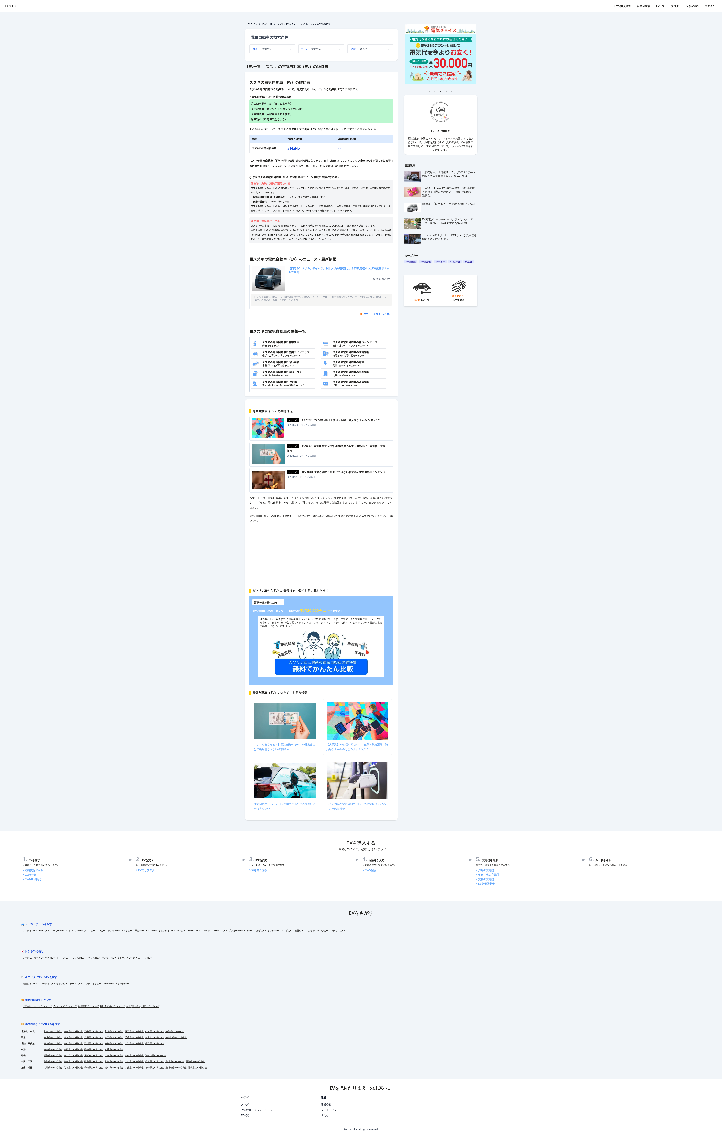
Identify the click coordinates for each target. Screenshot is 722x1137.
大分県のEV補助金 (134, 1067)
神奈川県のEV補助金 (176, 1037)
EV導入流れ (692, 6)
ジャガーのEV (57, 930)
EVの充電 (426, 261)
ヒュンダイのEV (166, 930)
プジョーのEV (235, 930)
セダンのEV (62, 983)
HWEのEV (43, 930)
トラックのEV (122, 983)
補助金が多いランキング (112, 1006)
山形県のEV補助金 (154, 1031)
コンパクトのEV (46, 983)
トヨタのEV (127, 930)
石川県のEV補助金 (93, 1043)
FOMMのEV (194, 930)
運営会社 (326, 1104)
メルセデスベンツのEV (317, 930)
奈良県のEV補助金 (134, 1055)
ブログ (675, 6)
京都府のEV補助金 (73, 1055)
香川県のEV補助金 (174, 1061)
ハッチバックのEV (92, 983)
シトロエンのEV (74, 930)
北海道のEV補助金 (53, 1031)
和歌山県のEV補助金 (155, 1055)
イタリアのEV (124, 958)
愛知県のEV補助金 (93, 1049)
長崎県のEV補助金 (93, 1067)
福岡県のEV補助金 (53, 1067)
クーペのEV (76, 983)
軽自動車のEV (30, 983)
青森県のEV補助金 (73, 1031)
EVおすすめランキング (65, 1006)
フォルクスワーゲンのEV (214, 930)
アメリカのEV (109, 958)
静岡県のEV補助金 (73, 1049)
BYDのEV (181, 930)
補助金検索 (643, 6)
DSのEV (102, 930)
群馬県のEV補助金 (93, 1037)
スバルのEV (90, 930)
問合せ (325, 1115)
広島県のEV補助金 (114, 1061)
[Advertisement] (321, 553)
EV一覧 (660, 6)
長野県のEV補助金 (154, 1043)
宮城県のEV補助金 (114, 1031)
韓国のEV (39, 958)
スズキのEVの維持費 (320, 24)
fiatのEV (248, 930)
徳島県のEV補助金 (154, 1061)
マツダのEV (287, 930)
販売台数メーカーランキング (37, 1006)
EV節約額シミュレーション (257, 1110)
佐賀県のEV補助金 (73, 1067)
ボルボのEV (260, 930)
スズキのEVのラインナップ (291, 24)
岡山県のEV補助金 (93, 1061)
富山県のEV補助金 (73, 1043)
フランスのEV (77, 958)
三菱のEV (299, 930)
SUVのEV (109, 983)
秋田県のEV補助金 (134, 1031)
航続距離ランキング (88, 1006)
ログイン (710, 6)
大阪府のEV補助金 (93, 1055)
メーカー (440, 261)
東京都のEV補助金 (154, 1037)
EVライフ (10, 6)
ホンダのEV (274, 930)
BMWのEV (151, 930)
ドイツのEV (62, 958)
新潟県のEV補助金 (53, 1043)
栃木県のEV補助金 (73, 1037)
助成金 (468, 261)
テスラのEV (114, 930)
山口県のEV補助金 (134, 1061)
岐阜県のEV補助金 (53, 1049)
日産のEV (140, 930)
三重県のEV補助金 (114, 1049)
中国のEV (50, 958)
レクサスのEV (338, 930)
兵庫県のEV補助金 (114, 1055)
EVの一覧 (267, 24)
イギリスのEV (93, 958)
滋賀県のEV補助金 (53, 1055)
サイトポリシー (330, 1110)
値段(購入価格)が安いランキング (142, 1006)
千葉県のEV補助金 (134, 1037)
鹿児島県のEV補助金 (176, 1067)
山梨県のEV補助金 (134, 1043)
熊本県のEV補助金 (114, 1067)
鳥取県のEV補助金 (53, 1061)
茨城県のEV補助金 (53, 1037)
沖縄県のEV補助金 (197, 1067)
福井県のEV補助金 (114, 1043)
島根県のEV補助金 (73, 1061)
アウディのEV (30, 930)
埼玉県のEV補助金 (114, 1037)
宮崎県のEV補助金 (154, 1067)
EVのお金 (455, 261)
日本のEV (27, 958)
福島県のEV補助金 (174, 1031)
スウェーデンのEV (142, 958)
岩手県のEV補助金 (93, 1031)
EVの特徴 (411, 261)
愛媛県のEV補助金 (195, 1061)
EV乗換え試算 (622, 6)
